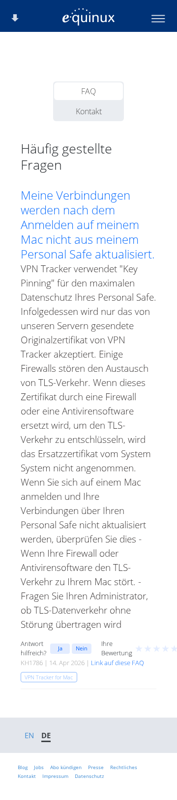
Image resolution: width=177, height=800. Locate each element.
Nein (82, 648)
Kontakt (89, 111)
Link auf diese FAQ (117, 662)
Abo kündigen (66, 767)
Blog (23, 767)
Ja (60, 648)
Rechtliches (123, 767)
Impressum (55, 776)
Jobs (39, 767)
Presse (96, 767)
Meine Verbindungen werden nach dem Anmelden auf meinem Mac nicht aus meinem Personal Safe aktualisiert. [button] (88, 224)
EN (29, 735)
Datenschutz (89, 776)
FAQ (88, 91)
